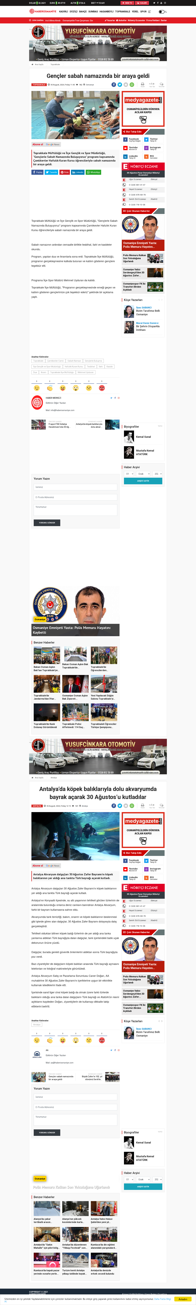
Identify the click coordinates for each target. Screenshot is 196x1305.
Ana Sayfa (38, 64)
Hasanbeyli (106, 11)
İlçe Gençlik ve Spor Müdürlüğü (47, 366)
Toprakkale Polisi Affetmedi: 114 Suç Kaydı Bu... (72, 727)
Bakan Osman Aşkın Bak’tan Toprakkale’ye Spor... (46, 670)
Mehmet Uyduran (86, 372)
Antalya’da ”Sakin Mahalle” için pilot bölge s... (47, 1248)
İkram (43, 372)
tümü (160, 426)
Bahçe (83, 11)
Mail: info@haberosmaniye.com (60, 410)
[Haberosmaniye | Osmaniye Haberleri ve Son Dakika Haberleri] (43, 11)
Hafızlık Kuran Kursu (74, 366)
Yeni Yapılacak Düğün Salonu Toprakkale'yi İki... (102, 698)
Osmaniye (90, 85)
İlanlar (164, 20)
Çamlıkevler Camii (55, 361)
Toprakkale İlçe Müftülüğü (62, 372)
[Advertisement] (16, 63)
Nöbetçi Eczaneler (136, 20)
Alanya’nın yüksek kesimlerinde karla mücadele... (72, 1222)
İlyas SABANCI (144, 307)
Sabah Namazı (74, 361)
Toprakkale (122, 11)
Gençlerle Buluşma (93, 361)
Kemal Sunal (143, 436)
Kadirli (63, 11)
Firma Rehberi (153, 20)
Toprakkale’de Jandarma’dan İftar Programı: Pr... (44, 698)
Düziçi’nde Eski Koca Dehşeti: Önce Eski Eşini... (82, 20)
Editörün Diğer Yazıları (56, 402)
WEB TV (128, 3)
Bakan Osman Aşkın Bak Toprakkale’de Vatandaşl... (75, 667)
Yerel (135, 11)
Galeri (143, 3)
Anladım (183, 1299)
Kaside (110, 366)
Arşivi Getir (143, 481)
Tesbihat (91, 366)
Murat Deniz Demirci (147, 323)
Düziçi (73, 11)
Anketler (122, 20)
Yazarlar (111, 20)
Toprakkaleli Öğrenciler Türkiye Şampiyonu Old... (104, 727)
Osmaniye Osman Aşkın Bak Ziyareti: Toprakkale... (75, 698)
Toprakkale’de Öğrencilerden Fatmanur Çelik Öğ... (101, 670)
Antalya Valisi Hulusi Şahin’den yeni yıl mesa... (101, 1222)
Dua (35, 372)
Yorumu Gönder (47, 523)
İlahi (101, 366)
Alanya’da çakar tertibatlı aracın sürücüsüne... (42, 1222)
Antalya (54, 778)
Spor (143, 11)
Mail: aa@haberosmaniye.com (59, 1062)
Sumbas (93, 11)
